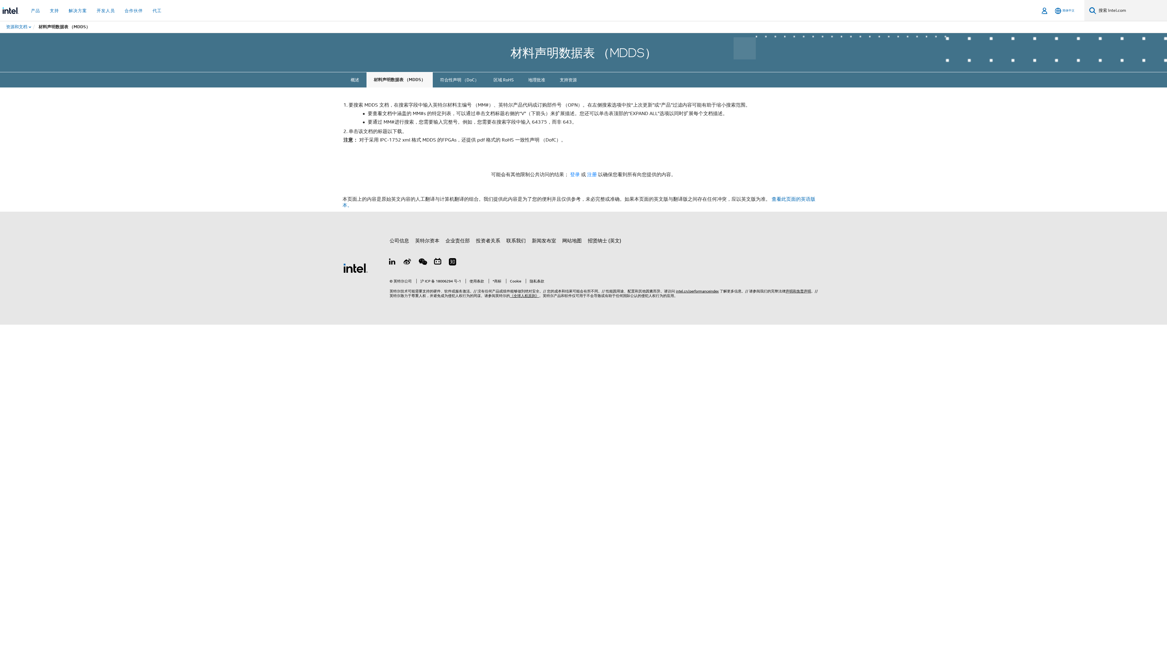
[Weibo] (407, 262)
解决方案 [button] (78, 10)
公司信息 (399, 241)
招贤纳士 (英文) (604, 241)
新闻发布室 (544, 241)
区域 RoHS (504, 80)
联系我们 (516, 241)
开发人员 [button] (106, 10)
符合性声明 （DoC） (459, 80)
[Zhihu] (452, 262)
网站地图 (572, 241)
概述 (355, 80)
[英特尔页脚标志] (355, 268)
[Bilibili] (437, 262)
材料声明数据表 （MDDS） (399, 80)
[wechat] (422, 262)
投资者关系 (488, 241)
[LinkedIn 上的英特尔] (392, 262)
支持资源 (568, 80)
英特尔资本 (427, 241)
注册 (592, 175)
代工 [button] (157, 10)
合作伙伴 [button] (134, 10)
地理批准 (536, 80)
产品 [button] (35, 10)
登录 (575, 175)
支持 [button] (54, 10)
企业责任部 (458, 241)
